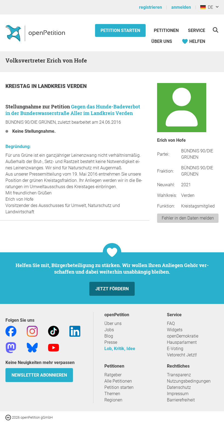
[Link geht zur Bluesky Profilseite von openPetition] (32, 347)
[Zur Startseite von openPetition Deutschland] (35, 33)
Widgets (174, 329)
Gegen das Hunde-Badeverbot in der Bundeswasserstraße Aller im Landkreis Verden (72, 109)
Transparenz (179, 374)
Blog (108, 336)
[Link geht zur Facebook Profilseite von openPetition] (10, 330)
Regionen (113, 400)
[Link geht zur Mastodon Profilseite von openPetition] (10, 347)
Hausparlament (182, 342)
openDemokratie (182, 336)
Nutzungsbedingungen (189, 381)
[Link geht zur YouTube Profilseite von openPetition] (53, 347)
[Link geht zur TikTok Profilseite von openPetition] (53, 330)
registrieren (150, 7)
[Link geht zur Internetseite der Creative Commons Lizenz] (8, 417)
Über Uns (161, 41)
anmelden (181, 7)
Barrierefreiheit (181, 400)
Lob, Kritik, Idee (119, 348)
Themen (112, 393)
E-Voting (175, 348)
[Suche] (215, 30)
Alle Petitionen (118, 381)
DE (209, 7)
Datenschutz (179, 387)
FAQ (171, 323)
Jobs (109, 329)
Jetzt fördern (112, 288)
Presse (110, 342)
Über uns (113, 323)
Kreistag (18, 86)
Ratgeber (113, 374)
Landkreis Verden (62, 86)
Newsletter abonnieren (39, 375)
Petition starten (120, 30)
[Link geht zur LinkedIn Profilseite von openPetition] (74, 330)
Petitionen (167, 30)
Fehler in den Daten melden (188, 218)
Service (196, 30)
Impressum (177, 393)
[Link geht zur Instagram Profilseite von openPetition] (32, 330)
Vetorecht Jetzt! (182, 354)
